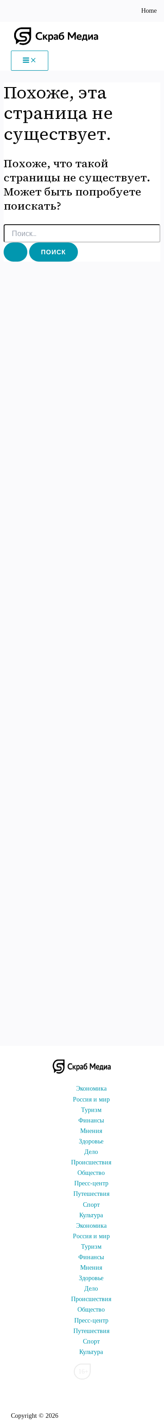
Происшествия (91, 1162)
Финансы (91, 1120)
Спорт (91, 1204)
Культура (91, 1215)
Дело (91, 1151)
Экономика (91, 1088)
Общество (91, 1172)
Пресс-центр (91, 1183)
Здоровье (91, 1141)
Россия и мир (91, 1099)
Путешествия (91, 1193)
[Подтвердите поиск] (15, 252)
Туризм (91, 1110)
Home (149, 10)
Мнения (91, 1131)
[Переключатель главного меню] (29, 61)
